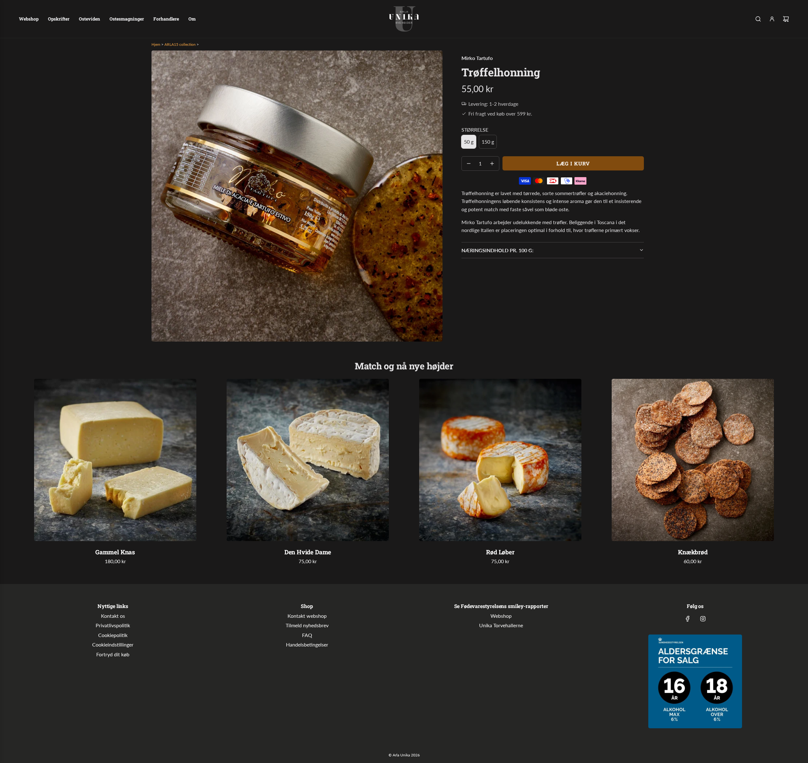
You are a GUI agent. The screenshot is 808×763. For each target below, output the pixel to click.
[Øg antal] (492, 163)
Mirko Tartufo (477, 58)
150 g (488, 142)
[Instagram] (703, 619)
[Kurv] (786, 19)
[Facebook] (688, 619)
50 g (468, 142)
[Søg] (758, 19)
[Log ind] (772, 19)
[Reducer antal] (469, 163)
